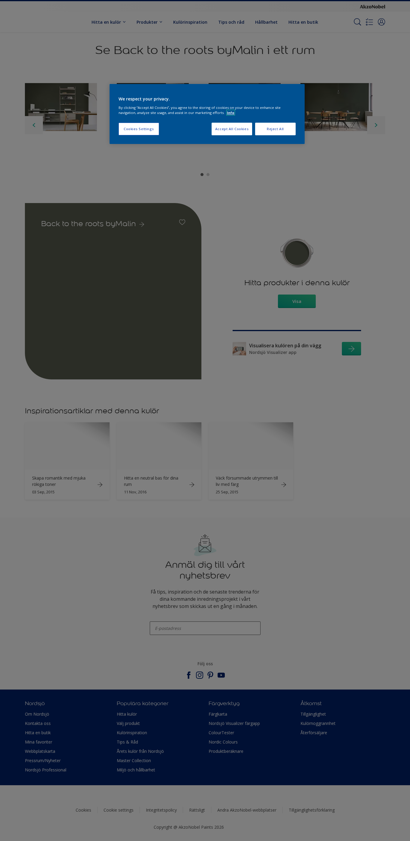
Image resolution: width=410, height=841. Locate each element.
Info (230, 112)
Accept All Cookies (232, 129)
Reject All (275, 129)
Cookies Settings (139, 129)
